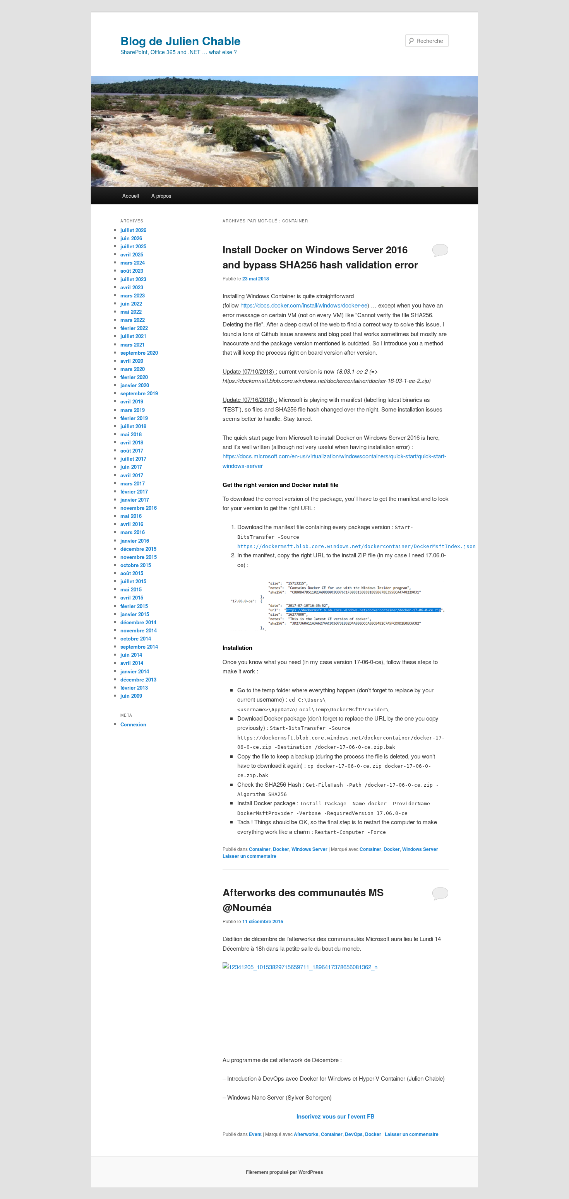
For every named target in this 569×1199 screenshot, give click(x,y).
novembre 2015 (138, 556)
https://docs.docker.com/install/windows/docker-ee (303, 305)
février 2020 (134, 377)
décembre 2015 (138, 548)
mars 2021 (132, 344)
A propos (161, 195)
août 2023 (131, 270)
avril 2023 (131, 287)
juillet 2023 (133, 279)
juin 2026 (131, 238)
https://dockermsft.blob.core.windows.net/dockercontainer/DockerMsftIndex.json (356, 546)
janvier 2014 (134, 671)
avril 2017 (131, 475)
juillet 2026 (133, 230)
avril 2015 (131, 597)
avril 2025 (131, 254)
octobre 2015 (135, 565)
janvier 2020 (134, 385)
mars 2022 (132, 319)
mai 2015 (131, 589)
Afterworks (306, 1134)
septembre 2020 (139, 352)
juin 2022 (131, 303)
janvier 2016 (134, 540)
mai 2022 (131, 311)
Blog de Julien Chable (180, 40)
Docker (281, 848)
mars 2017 (132, 483)
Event (255, 1134)
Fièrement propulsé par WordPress (284, 1171)
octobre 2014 (135, 638)
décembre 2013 (138, 679)
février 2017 (134, 491)
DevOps (354, 1134)
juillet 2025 (133, 246)
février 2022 (134, 327)
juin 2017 (131, 466)
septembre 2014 (139, 646)
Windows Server (309, 848)
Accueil (130, 195)
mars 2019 (132, 409)
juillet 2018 (133, 426)
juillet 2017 (133, 458)
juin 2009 (131, 695)
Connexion (133, 724)
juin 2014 (131, 654)
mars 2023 (132, 295)
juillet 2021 (133, 336)
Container (260, 848)
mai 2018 (131, 434)
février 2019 (134, 418)
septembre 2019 (139, 393)
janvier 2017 (134, 499)
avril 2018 (131, 442)
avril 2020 (131, 360)
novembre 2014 (138, 630)
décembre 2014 (138, 622)
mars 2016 (132, 532)
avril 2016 (131, 524)
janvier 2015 (134, 614)
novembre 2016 (138, 507)
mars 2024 (132, 262)
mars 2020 (132, 368)
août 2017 (131, 450)
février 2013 (134, 687)
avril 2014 (131, 662)
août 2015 (131, 573)
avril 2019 (131, 401)
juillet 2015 (133, 581)
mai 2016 (131, 515)
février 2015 (134, 606)
